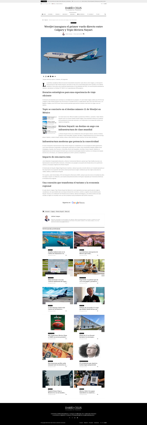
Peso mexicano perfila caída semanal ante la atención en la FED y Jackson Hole (58, 364)
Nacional (82, 305)
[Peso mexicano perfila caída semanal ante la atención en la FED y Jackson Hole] (57, 351)
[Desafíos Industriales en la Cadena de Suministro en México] (57, 240)
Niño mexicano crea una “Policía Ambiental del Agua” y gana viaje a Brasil (57, 280)
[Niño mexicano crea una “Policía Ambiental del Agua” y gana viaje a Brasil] (57, 267)
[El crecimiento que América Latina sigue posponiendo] (89, 351)
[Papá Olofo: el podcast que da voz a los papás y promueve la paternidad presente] (89, 267)
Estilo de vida (82, 277)
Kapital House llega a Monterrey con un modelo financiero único (56, 391)
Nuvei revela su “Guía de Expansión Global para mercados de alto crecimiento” (82, 1)
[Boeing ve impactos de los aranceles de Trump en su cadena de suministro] (44, 127)
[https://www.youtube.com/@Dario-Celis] (105, 3)
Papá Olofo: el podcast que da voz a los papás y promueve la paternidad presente (89, 280)
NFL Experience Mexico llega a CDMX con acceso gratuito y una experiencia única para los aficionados (57, 336)
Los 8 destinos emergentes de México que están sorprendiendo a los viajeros (88, 252)
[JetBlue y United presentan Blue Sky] (44, 123)
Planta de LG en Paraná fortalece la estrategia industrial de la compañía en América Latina (88, 336)
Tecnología (50, 277)
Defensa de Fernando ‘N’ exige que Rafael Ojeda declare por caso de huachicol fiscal (89, 308)
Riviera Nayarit (60, 211)
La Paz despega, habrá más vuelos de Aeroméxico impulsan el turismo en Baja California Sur (57, 308)
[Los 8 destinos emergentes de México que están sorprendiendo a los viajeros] (89, 240)
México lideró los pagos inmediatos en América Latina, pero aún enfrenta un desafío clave (88, 391)
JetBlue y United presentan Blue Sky (51, 122)
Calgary (53, 211)
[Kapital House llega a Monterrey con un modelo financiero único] (57, 379)
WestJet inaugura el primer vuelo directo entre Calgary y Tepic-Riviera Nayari (52, 117)
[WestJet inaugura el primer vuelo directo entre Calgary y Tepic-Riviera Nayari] (44, 118)
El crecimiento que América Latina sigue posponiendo (88, 364)
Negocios (73, 22)
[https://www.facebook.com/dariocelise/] (102, 3)
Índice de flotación (84, 361)
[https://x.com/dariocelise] (101, 3)
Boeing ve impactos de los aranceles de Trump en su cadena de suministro (51, 127)
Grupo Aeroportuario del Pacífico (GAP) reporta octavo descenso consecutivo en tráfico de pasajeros (52, 131)
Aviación (47, 211)
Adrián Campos (55, 216)
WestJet (67, 211)
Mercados (50, 361)
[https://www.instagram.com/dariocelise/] (104, 3)
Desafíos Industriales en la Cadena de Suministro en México (56, 252)
